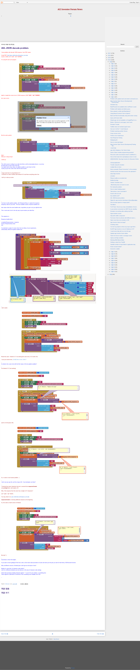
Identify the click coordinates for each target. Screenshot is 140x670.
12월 (110, 61)
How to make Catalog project (117, 189)
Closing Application (115, 162)
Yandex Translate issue (116, 182)
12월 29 (113, 68)
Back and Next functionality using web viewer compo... (124, 115)
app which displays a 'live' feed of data (120, 150)
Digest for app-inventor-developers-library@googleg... (124, 200)
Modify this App (114, 180)
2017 (109, 53)
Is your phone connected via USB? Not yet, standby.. (123, 209)
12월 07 (113, 258)
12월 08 (113, 256)
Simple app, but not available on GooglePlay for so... (123, 120)
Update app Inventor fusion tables (119, 233)
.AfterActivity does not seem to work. (119, 184)
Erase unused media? (116, 246)
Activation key (113, 104)
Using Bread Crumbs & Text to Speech (120, 113)
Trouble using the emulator (117, 164)
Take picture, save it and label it (118, 191)
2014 (109, 59)
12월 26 (113, 74)
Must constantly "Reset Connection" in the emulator (123, 169)
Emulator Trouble (114, 124)
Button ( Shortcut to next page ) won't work (121, 122)
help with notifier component (117, 215)
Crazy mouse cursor (115, 133)
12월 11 (113, 97)
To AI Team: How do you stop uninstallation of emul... (123, 207)
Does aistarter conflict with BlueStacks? (120, 111)
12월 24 (113, 79)
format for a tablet (115, 248)
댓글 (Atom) (56, 639)
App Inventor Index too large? (118, 222)
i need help (113, 148)
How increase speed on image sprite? (120, 202)
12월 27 (113, 72)
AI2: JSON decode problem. (117, 198)
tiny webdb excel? (115, 195)
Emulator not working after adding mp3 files (121, 211)
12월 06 (113, 260)
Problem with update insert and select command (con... (124, 98)
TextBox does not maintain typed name (120, 126)
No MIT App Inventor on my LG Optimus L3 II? (122, 229)
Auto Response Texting (116, 137)
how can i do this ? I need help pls (119, 129)
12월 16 (113, 85)
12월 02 (113, 269)
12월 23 (113, 81)
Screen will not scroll (115, 193)
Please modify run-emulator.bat (118, 178)
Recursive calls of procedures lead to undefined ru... (123, 154)
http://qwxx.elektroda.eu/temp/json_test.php (17, 55)
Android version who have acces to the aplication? (123, 171)
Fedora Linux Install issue (117, 135)
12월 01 (113, 271)
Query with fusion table (116, 118)
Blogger (73, 668)
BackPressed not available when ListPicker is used (123, 106)
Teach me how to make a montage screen (121, 235)
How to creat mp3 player (116, 142)
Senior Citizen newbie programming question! (122, 152)
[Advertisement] (48, 28)
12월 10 (113, 251)
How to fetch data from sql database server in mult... (123, 156)
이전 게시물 (100, 634)
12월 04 (113, 265)
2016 (109, 55)
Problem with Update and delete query (120, 109)
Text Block (113, 204)
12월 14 (113, 90)
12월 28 (113, 70)
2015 (109, 57)
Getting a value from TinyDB (117, 242)
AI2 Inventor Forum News (70, 9)
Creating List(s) (114, 224)
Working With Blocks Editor (117, 240)
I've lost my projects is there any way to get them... (123, 226)
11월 (110, 274)
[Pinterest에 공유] (27, 584)
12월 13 (113, 92)
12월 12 (113, 94)
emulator (112, 176)
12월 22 (113, 83)
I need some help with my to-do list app (120, 231)
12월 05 (113, 262)
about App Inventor (115, 173)
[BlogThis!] (22, 584)
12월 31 (113, 63)
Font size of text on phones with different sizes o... (123, 218)
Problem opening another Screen (118, 131)
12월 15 (113, 88)
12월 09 (113, 254)
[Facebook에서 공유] (26, 584)
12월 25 (113, 77)
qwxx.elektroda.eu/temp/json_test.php (20, 496)
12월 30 (113, 66)
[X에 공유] (24, 584)
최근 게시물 (4, 634)
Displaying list (113, 140)
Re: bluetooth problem (116, 187)
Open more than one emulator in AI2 (119, 220)
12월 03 (113, 267)
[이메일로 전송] (21, 584)
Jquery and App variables (116, 237)
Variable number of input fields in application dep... (123, 244)
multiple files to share (115, 167)
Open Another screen (115, 213)
